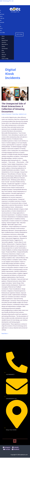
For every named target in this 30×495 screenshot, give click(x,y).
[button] (14, 441)
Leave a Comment (6, 114)
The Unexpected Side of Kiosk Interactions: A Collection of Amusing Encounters (14, 107)
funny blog (15, 114)
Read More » (5, 333)
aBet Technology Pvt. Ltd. (7, 1)
